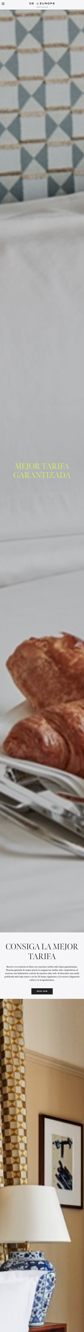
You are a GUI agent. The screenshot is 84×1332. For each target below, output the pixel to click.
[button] (78, 4)
